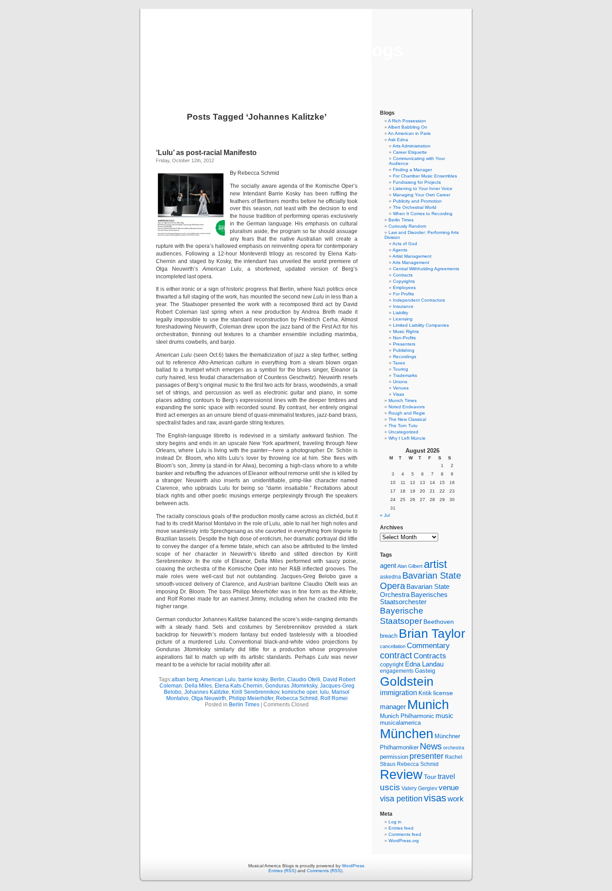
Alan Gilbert (409, 566)
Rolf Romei (334, 698)
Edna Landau (424, 664)
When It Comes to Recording (423, 213)
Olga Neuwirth (208, 698)
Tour (430, 776)
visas (435, 798)
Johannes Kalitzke (206, 692)
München (406, 733)
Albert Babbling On (407, 127)
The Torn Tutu (403, 425)
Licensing (403, 318)
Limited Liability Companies (421, 325)
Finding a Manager (412, 169)
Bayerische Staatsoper (401, 616)
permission (394, 757)
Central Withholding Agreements (426, 268)
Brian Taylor (432, 633)
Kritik (425, 693)
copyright (392, 664)
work (456, 798)
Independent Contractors (419, 300)
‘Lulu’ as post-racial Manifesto (206, 152)
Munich (428, 704)
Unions (400, 381)
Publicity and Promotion (417, 201)
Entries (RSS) (282, 870)
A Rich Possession (407, 120)
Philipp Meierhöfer (251, 698)
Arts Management (410, 262)
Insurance (403, 306)
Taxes (399, 362)
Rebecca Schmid (297, 698)
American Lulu (218, 679)
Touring (400, 369)
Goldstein (407, 681)
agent (388, 565)
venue (449, 787)
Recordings (404, 356)
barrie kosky (252, 679)
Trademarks (405, 375)
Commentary (428, 645)
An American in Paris (409, 133)
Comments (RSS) (324, 870)
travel (446, 776)
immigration (398, 692)
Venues (401, 387)
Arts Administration (411, 145)
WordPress (353, 865)
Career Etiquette (410, 152)
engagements (397, 671)
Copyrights (404, 281)
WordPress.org (403, 840)
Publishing (403, 350)
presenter (426, 756)
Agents (399, 249)
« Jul (385, 515)
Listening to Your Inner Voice (423, 188)
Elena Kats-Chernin (239, 686)
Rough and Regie (406, 413)
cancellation (392, 646)
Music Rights (406, 331)
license (443, 692)
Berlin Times (244, 704)
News (431, 746)
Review (401, 774)
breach (388, 636)
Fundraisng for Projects (417, 182)
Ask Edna (398, 139)
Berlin (277, 679)
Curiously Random (407, 226)
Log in (394, 821)
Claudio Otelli (303, 679)
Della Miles (198, 686)
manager (393, 706)
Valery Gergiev (419, 788)
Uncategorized (403, 431)
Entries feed (401, 828)
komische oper (299, 692)
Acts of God (404, 243)
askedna (390, 577)
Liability (400, 312)
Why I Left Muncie (407, 438)
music (444, 715)
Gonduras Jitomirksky (291, 686)
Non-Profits (404, 337)
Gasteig (425, 671)
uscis (390, 787)
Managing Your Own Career (421, 194)
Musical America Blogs (306, 50)
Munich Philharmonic (407, 716)
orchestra (453, 747)
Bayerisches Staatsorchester (414, 598)
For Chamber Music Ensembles (425, 175)
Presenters (404, 344)
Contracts (403, 274)
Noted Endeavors (406, 406)
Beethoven (438, 621)
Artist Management (411, 256)
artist (435, 564)
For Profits (403, 293)
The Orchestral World (414, 207)
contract (396, 655)
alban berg (185, 679)
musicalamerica (400, 722)
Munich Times (402, 400)
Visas (398, 394)
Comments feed (404, 834)
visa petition (401, 798)
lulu (324, 692)
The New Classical (407, 419)
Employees (404, 287)
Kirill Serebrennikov (255, 692)
